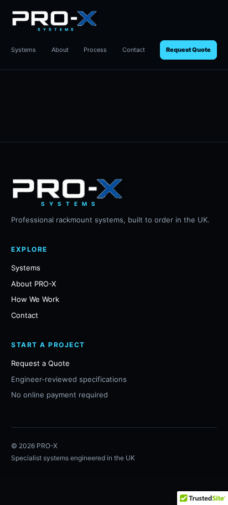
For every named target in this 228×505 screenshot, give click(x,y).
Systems (23, 50)
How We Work (35, 299)
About (60, 50)
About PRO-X (33, 283)
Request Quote (188, 50)
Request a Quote (40, 363)
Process (95, 50)
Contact (133, 50)
